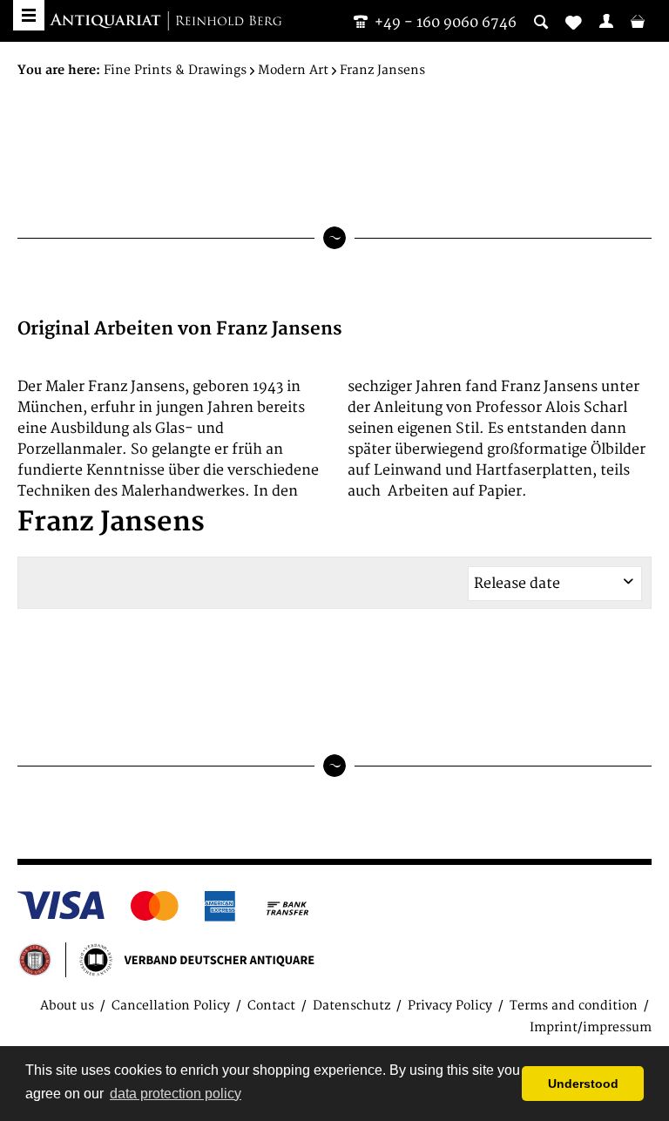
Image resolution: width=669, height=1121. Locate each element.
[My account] (606, 21)
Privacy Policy (450, 1005)
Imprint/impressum (591, 1027)
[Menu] (28, 15)
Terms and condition (574, 1005)
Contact (271, 1005)
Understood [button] (583, 1084)
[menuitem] (606, 21)
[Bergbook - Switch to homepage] (165, 22)
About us (67, 1005)
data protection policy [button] (175, 1093)
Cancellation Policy (171, 1005)
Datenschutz (351, 1005)
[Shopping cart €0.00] (638, 21)
